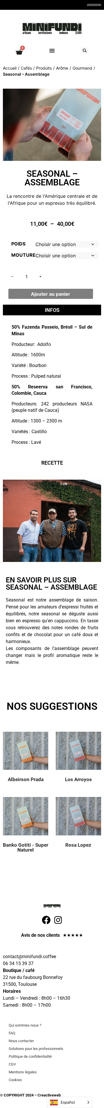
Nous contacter (21, 1041)
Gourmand (82, 68)
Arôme (62, 68)
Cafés (26, 68)
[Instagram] (58, 920)
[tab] (52, 310)
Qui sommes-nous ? (25, 1025)
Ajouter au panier (50, 294)
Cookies (15, 1080)
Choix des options (32, 756)
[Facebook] (46, 920)
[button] (84, 50)
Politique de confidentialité (30, 1056)
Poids (18, 244)
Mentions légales (23, 1072)
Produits (44, 68)
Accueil (9, 68)
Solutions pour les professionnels (36, 1048)
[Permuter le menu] (52, 50)
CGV (12, 1064)
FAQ (12, 1033)
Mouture (23, 255)
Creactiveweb (49, 1095)
